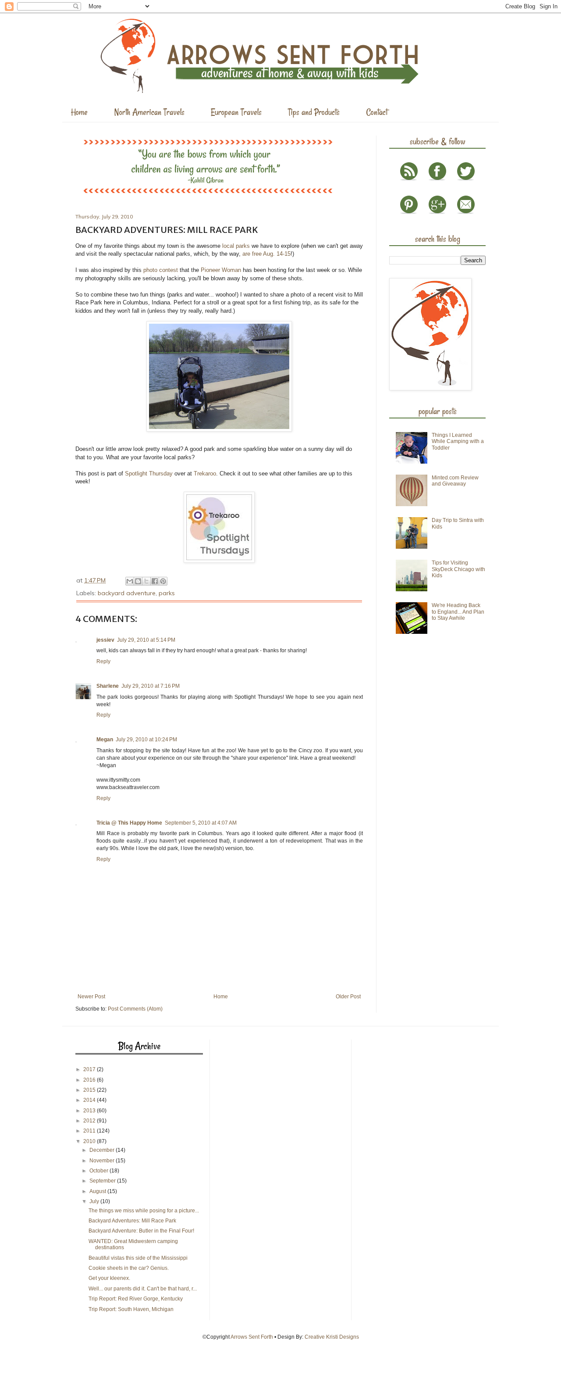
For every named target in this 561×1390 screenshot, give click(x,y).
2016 (90, 1080)
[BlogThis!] (138, 581)
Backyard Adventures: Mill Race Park (132, 1221)
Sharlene (107, 686)
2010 (90, 1141)
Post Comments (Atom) (135, 1009)
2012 (90, 1121)
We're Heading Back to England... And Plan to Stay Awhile (458, 611)
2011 (90, 1131)
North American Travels (149, 112)
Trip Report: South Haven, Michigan (131, 1309)
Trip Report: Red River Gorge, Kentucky (136, 1299)
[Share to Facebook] (154, 581)
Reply (103, 661)
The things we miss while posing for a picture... (144, 1211)
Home (79, 112)
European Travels (236, 112)
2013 (90, 1111)
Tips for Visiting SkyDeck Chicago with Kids (458, 569)
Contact (376, 112)
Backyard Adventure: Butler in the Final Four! (141, 1231)
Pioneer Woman (221, 270)
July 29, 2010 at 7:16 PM (150, 686)
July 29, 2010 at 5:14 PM (146, 640)
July (94, 1201)
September (103, 1181)
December (102, 1150)
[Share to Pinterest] (163, 581)
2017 (90, 1069)
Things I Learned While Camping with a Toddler (458, 441)
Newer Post (91, 996)
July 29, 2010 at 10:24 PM (146, 739)
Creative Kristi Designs (332, 1337)
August (98, 1191)
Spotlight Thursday (149, 473)
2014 (90, 1100)
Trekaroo (205, 473)
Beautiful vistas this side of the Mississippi (138, 1258)
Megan (104, 739)
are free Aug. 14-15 (266, 253)
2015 (90, 1090)
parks (167, 593)
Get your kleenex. (109, 1278)
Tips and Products (314, 112)
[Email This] (129, 581)
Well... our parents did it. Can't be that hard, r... (143, 1289)
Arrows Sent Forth (252, 1337)
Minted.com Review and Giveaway (455, 481)
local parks (236, 246)
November (102, 1161)
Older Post (348, 996)
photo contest (160, 270)
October (99, 1171)
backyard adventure (127, 593)
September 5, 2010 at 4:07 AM (201, 823)
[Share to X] (146, 581)
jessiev (105, 640)
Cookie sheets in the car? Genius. (129, 1268)
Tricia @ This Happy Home (129, 823)
